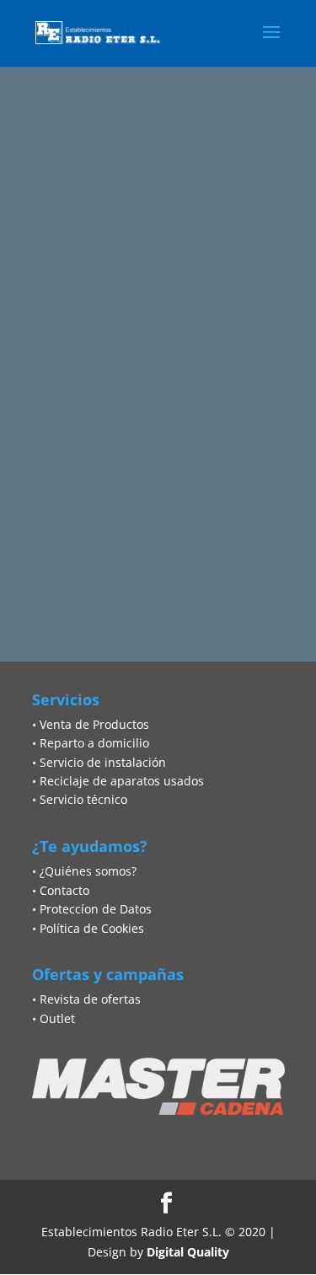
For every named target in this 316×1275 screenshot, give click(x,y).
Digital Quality (188, 1252)
